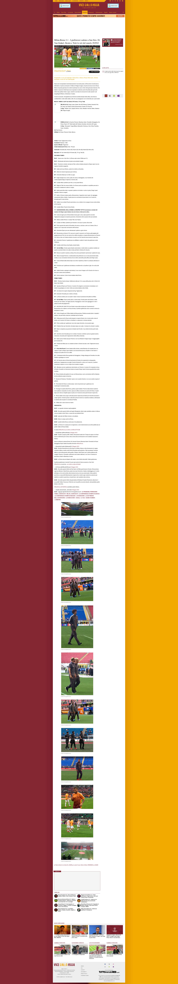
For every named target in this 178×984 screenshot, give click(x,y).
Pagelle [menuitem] (105, 12)
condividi (89, 68)
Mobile (82, 966)
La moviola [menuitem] (70, 12)
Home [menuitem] (58, 12)
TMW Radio (61, 0)
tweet (96, 68)
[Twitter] (113, 1)
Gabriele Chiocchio (59, 71)
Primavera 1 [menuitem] (91, 12)
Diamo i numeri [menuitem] (112, 12)
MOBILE (86, 0)
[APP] (106, 95)
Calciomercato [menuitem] (99, 12)
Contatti (83, 969)
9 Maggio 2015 (73, 432)
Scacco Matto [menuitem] (78, 12)
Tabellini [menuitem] (85, 12)
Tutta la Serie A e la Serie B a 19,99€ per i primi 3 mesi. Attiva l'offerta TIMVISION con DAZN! (76, 865)
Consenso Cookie (85, 975)
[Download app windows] (122, 1)
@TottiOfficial (64, 486)
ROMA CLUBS (68, 0)
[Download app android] (120, 1)
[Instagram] (115, 1)
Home (56, 0)
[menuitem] (55, 12)
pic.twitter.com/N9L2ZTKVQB (72, 429)
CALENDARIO (75, 0)
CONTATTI (81, 0)
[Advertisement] (112, 152)
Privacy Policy (84, 973)
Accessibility (83, 971)
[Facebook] (110, 1)
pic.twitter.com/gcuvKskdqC (74, 464)
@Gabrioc (68, 71)
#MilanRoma (62, 429)
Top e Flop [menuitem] (63, 12)
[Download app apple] (117, 1)
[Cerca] (123, 12)
